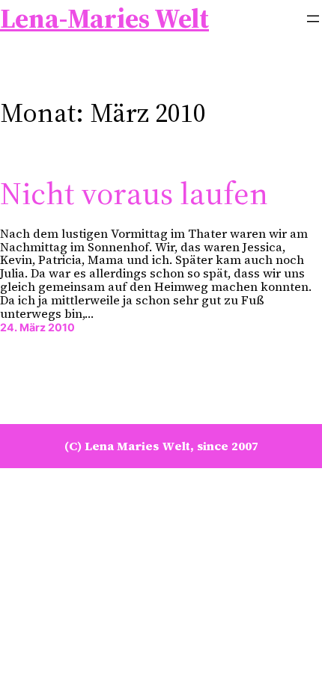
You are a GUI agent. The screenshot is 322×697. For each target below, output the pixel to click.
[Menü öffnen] (313, 19)
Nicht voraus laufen (134, 193)
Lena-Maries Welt (104, 18)
